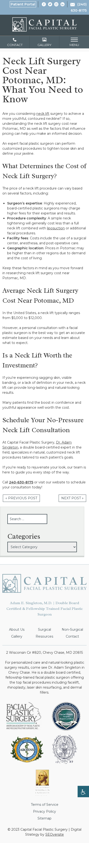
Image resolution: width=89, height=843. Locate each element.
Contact (72, 636)
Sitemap (44, 818)
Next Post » (72, 498)
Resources (44, 636)
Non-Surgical (72, 629)
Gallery (16, 636)
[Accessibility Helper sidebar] (83, 791)
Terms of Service (44, 804)
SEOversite (54, 834)
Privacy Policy (44, 811)
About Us (16, 629)
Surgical (44, 629)
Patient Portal (23, 4)
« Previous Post (21, 498)
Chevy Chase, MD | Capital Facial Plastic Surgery (44, 24)
